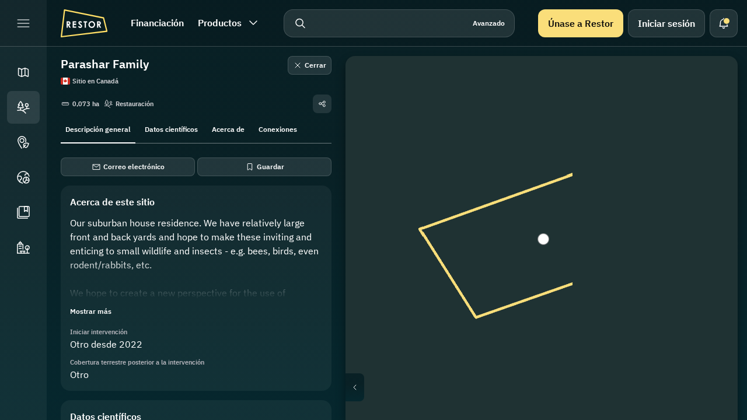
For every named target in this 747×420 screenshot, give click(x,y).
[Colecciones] (23, 212)
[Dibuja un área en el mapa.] (712, 81)
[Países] (23, 177)
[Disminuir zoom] (712, 245)
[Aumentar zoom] (712, 221)
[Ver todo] (712, 165)
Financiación (157, 23)
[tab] (98, 128)
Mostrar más (90, 311)
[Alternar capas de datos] (712, 109)
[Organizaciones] (23, 247)
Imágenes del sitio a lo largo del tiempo (551, 387)
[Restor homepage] (84, 23)
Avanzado (489, 23)
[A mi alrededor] (712, 193)
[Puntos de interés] (23, 142)
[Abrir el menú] (23, 23)
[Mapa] (23, 72)
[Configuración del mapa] (712, 137)
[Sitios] (23, 107)
